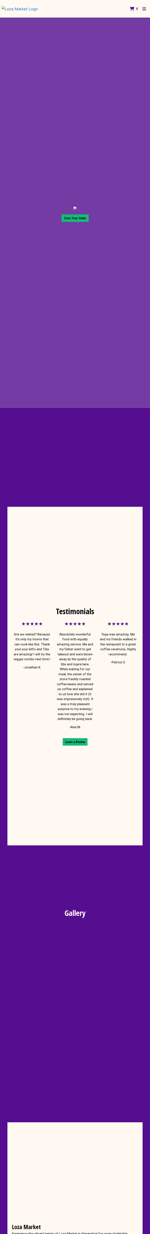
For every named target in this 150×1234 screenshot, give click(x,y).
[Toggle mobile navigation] (144, 8)
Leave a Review (75, 742)
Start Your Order (75, 218)
